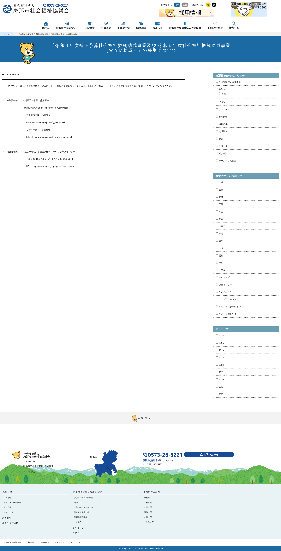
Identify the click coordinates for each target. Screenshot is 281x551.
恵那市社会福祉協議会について (89, 491)
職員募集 (223, 124)
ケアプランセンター (229, 299)
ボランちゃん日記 (227, 160)
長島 (221, 189)
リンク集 (76, 542)
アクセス (30, 471)
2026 (221, 335)
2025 (221, 342)
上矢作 (222, 270)
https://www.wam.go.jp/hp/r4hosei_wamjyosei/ (46, 107)
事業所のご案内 (151, 491)
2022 (221, 364)
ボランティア (225, 109)
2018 (221, 394)
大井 (221, 182)
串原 (221, 262)
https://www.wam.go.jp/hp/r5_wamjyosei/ (45, 122)
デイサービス (225, 277)
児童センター (225, 284)
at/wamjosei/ (53, 166)
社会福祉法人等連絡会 (230, 82)
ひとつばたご (225, 292)
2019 (221, 386)
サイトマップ (60, 542)
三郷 (221, 204)
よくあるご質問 (10, 522)
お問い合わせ (210, 454)
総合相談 (223, 153)
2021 (221, 372)
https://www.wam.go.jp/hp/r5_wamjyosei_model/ (49, 137)
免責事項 (45, 542)
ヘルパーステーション (230, 306)
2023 (221, 357)
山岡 (221, 248)
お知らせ (223, 89)
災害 (221, 138)
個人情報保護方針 (13, 542)
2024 (221, 350)
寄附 (224, 93)
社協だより (224, 146)
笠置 (221, 218)
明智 (221, 255)
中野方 (222, 226)
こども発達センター (229, 314)
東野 (221, 196)
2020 (221, 379)
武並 (221, 211)
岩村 (221, 240)
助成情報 (223, 116)
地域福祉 (223, 131)
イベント (223, 102)
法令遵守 (31, 542)
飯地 (221, 233)
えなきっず (78, 528)
